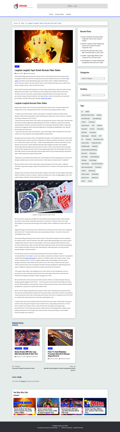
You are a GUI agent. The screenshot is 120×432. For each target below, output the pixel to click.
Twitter (84, 171)
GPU (93, 125)
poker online (85, 143)
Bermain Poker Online (88, 115)
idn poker (84, 129)
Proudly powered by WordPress (47, 428)
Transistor (98, 167)
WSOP (83, 181)
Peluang (88, 139)
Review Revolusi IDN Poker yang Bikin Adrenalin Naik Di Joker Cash (26, 353)
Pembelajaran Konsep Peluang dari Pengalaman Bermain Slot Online (93, 62)
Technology (92, 160)
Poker (17, 66)
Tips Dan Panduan (97, 164)
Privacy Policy (59, 14)
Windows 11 (95, 177)
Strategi (84, 160)
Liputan (87, 405)
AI (82, 111)
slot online (85, 157)
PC (82, 139)
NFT (100, 136)
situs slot (84, 153)
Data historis (85, 125)
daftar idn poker (46, 98)
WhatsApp (95, 174)
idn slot (92, 129)
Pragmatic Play (96, 143)
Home (51, 14)
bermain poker (31, 258)
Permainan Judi (98, 139)
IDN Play (99, 125)
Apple (87, 111)
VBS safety (92, 171)
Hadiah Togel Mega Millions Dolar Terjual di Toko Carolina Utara (92, 57)
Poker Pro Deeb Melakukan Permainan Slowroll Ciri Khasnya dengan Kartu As (59, 354)
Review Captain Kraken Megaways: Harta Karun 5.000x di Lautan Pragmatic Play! (93, 46)
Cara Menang (97, 118)
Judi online (18, 348)
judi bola (84, 132)
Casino (84, 122)
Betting (99, 115)
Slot (15, 405)
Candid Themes (78, 428)
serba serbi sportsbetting (89, 150)
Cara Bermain (86, 118)
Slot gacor (93, 153)
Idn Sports (100, 129)
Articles (68, 14)
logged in (23, 381)
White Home (85, 177)
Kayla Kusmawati (30, 73)
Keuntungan (85, 136)
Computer (92, 122)
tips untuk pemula (87, 167)
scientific (95, 146)
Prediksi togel (85, 146)
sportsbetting (95, 157)
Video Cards (85, 174)
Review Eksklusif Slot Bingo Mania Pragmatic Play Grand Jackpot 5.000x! (92, 39)
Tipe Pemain (85, 164)
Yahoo (90, 181)
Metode (94, 136)
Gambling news (18, 402)
